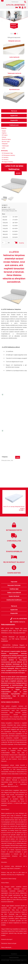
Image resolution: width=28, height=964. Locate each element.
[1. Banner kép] (11, 33)
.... (11, 947)
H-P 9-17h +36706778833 (15, 5)
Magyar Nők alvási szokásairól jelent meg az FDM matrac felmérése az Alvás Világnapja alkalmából (14, 631)
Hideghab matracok (13, 25)
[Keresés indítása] (25, 2)
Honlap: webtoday (24, 963)
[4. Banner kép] (17, 33)
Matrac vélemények (6, 947)
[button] (6, 242)
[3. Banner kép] (15, 33)
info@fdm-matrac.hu (19, 621)
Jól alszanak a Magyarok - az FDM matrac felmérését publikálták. (14, 639)
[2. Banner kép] (13, 33)
